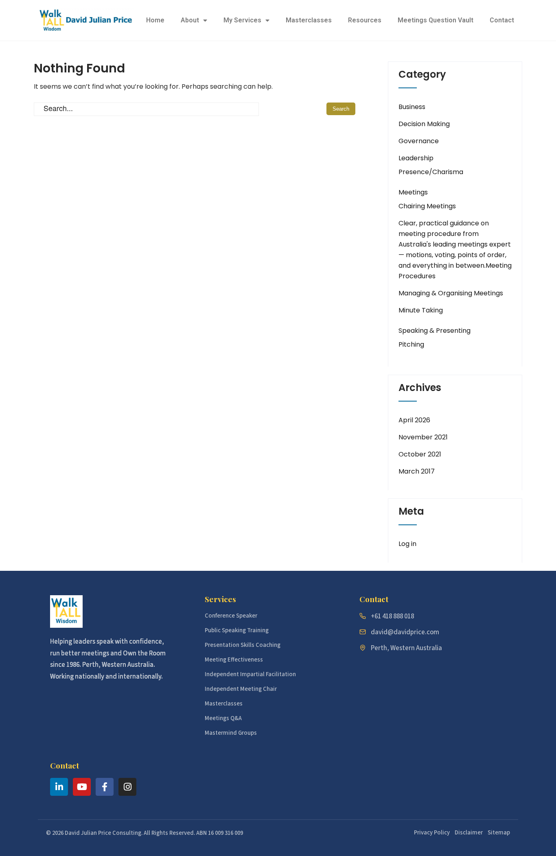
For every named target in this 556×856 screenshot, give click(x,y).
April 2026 (414, 420)
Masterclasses (309, 20)
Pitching (411, 344)
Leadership (415, 158)
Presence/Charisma (430, 172)
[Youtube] (82, 787)
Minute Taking (420, 310)
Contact (502, 20)
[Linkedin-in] (59, 787)
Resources (364, 20)
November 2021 (423, 437)
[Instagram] (127, 787)
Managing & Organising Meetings (450, 293)
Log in (407, 543)
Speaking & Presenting (434, 330)
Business (411, 106)
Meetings (413, 192)
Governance (418, 141)
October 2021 (419, 454)
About (190, 20)
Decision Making (424, 124)
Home (155, 20)
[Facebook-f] (105, 787)
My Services (242, 20)
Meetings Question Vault (435, 20)
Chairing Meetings (427, 206)
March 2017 (416, 471)
